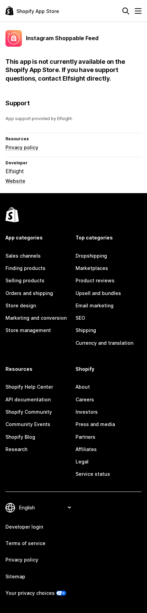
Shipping (86, 330)
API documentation (28, 399)
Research (16, 449)
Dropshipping (91, 256)
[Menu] (138, 11)
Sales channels (23, 256)
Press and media (95, 424)
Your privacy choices (30, 593)
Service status (93, 474)
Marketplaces (92, 268)
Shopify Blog (20, 437)
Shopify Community (28, 412)
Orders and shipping (29, 293)
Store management (28, 330)
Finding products (25, 268)
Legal (82, 461)
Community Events (27, 424)
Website (15, 181)
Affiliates (86, 449)
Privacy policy (21, 147)
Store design (20, 305)
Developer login (24, 527)
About (83, 387)
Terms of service (25, 543)
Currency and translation (104, 343)
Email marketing (94, 305)
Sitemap (15, 576)
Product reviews (95, 280)
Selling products (24, 280)
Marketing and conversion (36, 318)
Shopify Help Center (29, 387)
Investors (87, 412)
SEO (80, 318)
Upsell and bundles (98, 293)
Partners (85, 437)
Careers (85, 399)
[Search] (125, 11)
